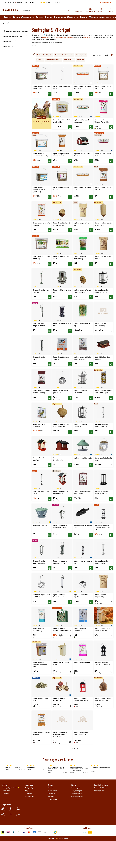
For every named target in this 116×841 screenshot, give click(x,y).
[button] (50, 2)
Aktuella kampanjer (105, 2)
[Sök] (70, 10)
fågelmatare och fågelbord (65, 37)
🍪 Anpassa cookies (62, 838)
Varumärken (100, 17)
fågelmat (45, 37)
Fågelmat (7, 41)
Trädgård (7, 23)
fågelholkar (87, 37)
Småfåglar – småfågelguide (41, 121)
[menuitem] (7, 17)
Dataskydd (51, 838)
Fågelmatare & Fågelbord (13, 36)
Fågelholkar (8, 46)
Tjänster (109, 17)
